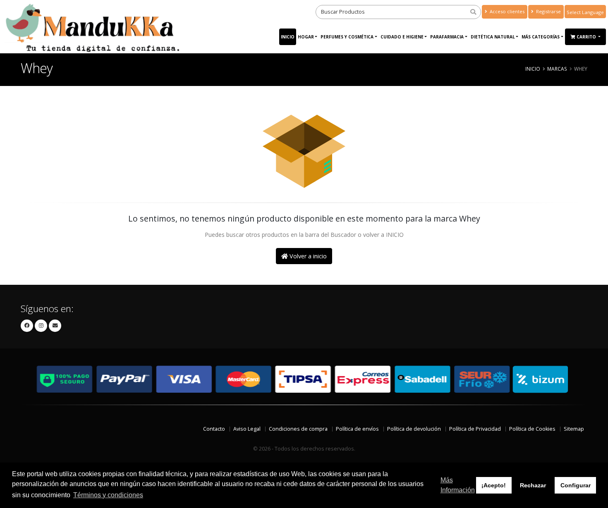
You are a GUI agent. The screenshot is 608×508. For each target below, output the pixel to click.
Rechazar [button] (533, 485)
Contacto (214, 428)
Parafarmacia (447, 37)
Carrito (587, 37)
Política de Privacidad (475, 428)
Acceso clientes (506, 11)
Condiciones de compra (298, 428)
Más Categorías (541, 37)
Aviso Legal (247, 428)
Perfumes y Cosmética (347, 37)
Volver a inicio (307, 256)
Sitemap (574, 428)
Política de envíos (357, 428)
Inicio (287, 37)
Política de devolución (414, 428)
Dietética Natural (493, 37)
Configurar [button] (575, 485)
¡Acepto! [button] (493, 485)
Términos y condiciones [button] (108, 494)
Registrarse (548, 11)
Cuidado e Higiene (402, 37)
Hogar (306, 37)
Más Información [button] (457, 485)
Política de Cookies (532, 428)
